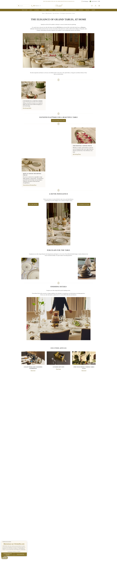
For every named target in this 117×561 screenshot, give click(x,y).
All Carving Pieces (77, 154)
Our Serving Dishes (27, 108)
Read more (33, 370)
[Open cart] (99, 6)
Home (43, 13)
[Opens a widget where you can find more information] (4, 558)
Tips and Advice (56, 13)
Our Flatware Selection (58, 120)
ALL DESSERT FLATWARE (83, 204)
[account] (92, 6)
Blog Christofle (49, 13)
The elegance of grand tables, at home (67, 13)
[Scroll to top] (112, 556)
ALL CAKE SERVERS (33, 204)
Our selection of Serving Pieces (29, 185)
